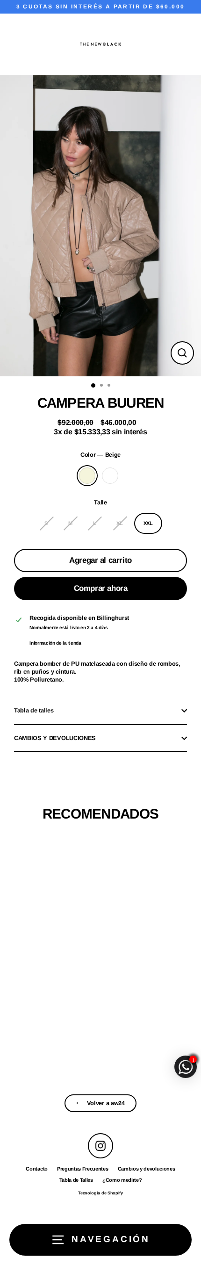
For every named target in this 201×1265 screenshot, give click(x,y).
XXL (148, 523)
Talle (100, 502)
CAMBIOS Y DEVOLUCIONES (55, 737)
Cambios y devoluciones (146, 1169)
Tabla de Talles (76, 1180)
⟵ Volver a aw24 (100, 1103)
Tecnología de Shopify (100, 1193)
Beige (87, 475)
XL (119, 523)
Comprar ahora (100, 588)
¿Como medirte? (122, 1180)
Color (100, 454)
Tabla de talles (33, 710)
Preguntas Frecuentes (82, 1169)
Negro (110, 475)
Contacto (36, 1169)
